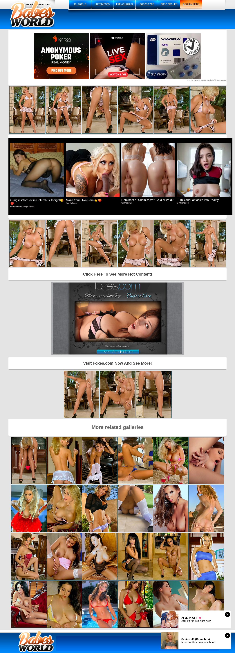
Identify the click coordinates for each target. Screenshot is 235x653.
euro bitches (169, 4)
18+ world (80, 4)
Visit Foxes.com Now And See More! (117, 363)
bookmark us (191, 4)
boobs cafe (147, 4)
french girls (124, 4)
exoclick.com (200, 80)
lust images (102, 4)
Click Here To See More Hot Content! (117, 274)
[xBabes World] (32, 13)
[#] (36, 641)
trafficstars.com (219, 80)
